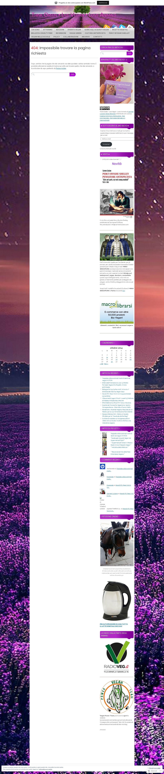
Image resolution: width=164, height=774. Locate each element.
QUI (123, 291)
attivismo (47, 30)
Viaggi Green (75, 33)
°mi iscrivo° (106, 144)
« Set (101, 364)
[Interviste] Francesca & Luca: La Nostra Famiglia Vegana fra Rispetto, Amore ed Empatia (115, 385)
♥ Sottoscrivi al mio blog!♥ (115, 125)
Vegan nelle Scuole (40, 37)
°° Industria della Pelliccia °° (120, 447)
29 (112, 362)
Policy (57, 37)
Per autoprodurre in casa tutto (114, 624)
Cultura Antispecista (95, 33)
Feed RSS (106, 27)
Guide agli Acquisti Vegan (96, 30)
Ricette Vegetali (120, 30)
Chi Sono (35, 30)
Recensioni (61, 33)
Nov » (106, 364)
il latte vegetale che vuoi (111, 626)
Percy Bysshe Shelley (119, 33)
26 (130, 359)
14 (107, 357)
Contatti (97, 37)
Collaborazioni (70, 37)
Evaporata (110, 477)
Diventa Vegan (74, 30)
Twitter (122, 27)
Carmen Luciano (112, 493)
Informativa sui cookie (45, 769)
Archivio (86, 37)
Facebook (114, 27)
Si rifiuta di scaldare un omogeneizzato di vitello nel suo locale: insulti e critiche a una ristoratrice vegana (116, 421)
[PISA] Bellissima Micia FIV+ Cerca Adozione (116, 403)
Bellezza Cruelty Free (41, 33)
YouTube (129, 27)
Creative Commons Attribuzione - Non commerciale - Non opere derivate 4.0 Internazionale (112, 118)
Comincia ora (103, 3)
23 (116, 359)
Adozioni (60, 30)
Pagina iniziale (61, 68)
